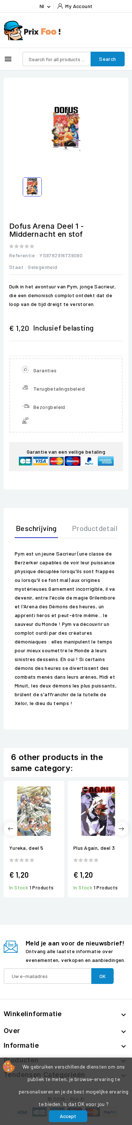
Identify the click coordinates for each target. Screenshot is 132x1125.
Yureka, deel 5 (26, 848)
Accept (68, 1116)
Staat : (18, 267)
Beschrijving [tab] (36, 528)
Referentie (22, 255)
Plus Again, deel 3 (94, 848)
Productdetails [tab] (96, 528)
